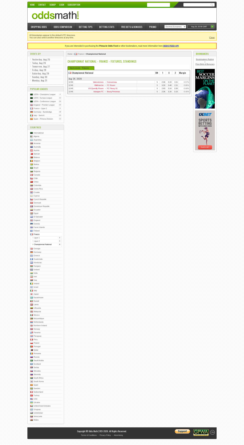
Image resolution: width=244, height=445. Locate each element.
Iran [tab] (35, 277)
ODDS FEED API (171, 46)
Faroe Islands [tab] (39, 227)
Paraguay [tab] (37, 336)
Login (61, 4)
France (81, 54)
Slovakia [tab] (37, 371)
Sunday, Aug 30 (39, 77)
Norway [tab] (37, 329)
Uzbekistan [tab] (38, 413)
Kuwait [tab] (36, 301)
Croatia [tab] (37, 192)
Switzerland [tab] (38, 392)
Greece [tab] (37, 256)
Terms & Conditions (89, 435)
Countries (35, 127)
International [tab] (38, 133)
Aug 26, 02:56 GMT (199, 27)
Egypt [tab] (36, 213)
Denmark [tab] (37, 203)
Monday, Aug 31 (39, 80)
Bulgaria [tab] (37, 171)
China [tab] (36, 182)
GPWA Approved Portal (201, 432)
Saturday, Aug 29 (40, 73)
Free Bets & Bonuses (131, 27)
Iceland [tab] (37, 270)
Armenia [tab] (37, 143)
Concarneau (112, 82)
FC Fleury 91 (112, 88)
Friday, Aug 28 (39, 70)
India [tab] (36, 273)
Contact (42, 4)
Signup (52, 4)
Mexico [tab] (37, 315)
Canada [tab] (37, 175)
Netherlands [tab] (38, 322)
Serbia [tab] (36, 367)
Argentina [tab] (37, 140)
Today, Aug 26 (39, 63)
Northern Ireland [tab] (40, 325)
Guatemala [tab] (38, 259)
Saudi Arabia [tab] (39, 360)
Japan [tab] (36, 294)
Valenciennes (98, 82)
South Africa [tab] (38, 378)
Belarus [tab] (37, 157)
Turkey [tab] (37, 395)
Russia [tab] (36, 357)
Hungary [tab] (37, 266)
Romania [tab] (37, 353)
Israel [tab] (36, 287)
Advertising (118, 435)
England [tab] (37, 220)
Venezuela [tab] (38, 416)
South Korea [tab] (39, 381)
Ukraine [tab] (37, 402)
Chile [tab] (36, 178)
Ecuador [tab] (37, 210)
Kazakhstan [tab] (38, 297)
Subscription (74, 4)
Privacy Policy (105, 435)
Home (32, 4)
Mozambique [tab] (39, 318)
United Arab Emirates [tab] (42, 406)
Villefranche (99, 85)
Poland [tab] (36, 343)
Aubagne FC (98, 92)
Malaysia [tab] (37, 311)
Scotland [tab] (37, 364)
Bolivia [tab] (36, 164)
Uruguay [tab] (37, 409)
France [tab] (37, 234)
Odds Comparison (63, 27)
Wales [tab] (36, 420)
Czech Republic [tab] (40, 199)
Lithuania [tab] (37, 308)
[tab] (81, 68)
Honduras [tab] (38, 263)
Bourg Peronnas (113, 92)
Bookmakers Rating (205, 59)
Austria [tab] (36, 150)
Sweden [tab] (37, 388)
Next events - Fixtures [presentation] (79, 68)
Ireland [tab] (36, 284)
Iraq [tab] (35, 280)
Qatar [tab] (36, 350)
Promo (152, 27)
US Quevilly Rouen (96, 88)
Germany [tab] (37, 252)
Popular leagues (39, 89)
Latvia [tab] (36, 304)
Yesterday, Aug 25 (41, 59)
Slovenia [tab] (37, 374)
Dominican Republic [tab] (42, 206)
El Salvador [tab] (38, 217)
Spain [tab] (36, 385)
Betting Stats (106, 27)
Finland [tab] (37, 231)
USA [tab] (35, 399)
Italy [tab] (35, 291)
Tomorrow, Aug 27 (41, 66)
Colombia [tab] (37, 185)
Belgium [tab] (37, 161)
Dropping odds (39, 27)
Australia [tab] (37, 147)
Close (212, 37)
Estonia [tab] (37, 224)
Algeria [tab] (36, 136)
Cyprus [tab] (37, 196)
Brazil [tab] (36, 168)
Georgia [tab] (37, 249)
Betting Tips (85, 27)
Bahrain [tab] (37, 154)
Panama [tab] (37, 332)
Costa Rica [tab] (38, 189)
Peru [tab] (36, 339)
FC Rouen (111, 85)
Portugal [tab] (37, 346)
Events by (35, 53)
